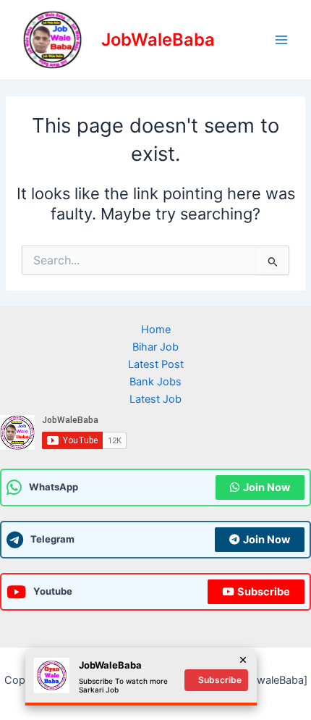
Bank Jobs (155, 381)
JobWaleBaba (158, 39)
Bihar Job (155, 346)
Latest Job (155, 399)
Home (156, 329)
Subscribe (263, 591)
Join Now (266, 487)
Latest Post (156, 364)
